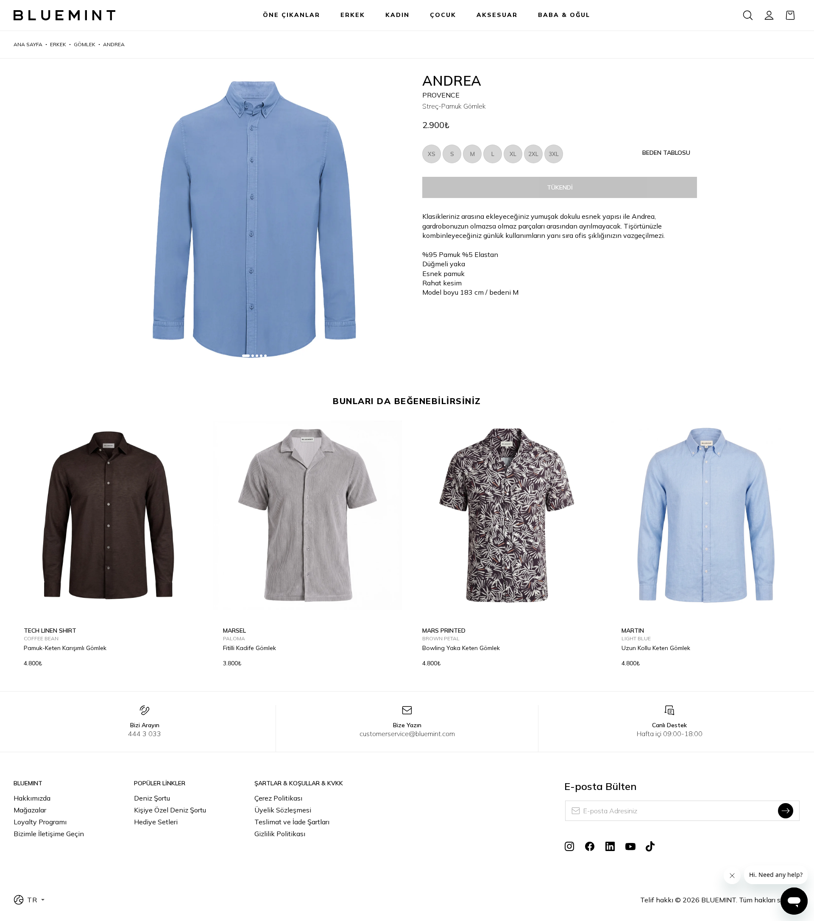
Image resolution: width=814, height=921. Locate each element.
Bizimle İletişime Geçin (49, 833)
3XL (554, 154)
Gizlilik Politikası (279, 833)
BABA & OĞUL (564, 15)
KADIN (397, 15)
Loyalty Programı (40, 822)
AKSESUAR (497, 15)
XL (513, 154)
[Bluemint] (64, 15)
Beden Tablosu (666, 152)
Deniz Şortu (152, 798)
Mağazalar (30, 810)
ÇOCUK (443, 15)
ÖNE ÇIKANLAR (291, 15)
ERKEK (352, 15)
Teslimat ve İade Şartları (291, 822)
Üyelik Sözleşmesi (282, 810)
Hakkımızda (32, 798)
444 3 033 (144, 733)
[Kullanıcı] (769, 15)
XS (431, 154)
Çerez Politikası (278, 798)
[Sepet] (790, 15)
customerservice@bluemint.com (407, 733)
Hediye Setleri (156, 822)
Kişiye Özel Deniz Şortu (170, 810)
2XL (533, 154)
